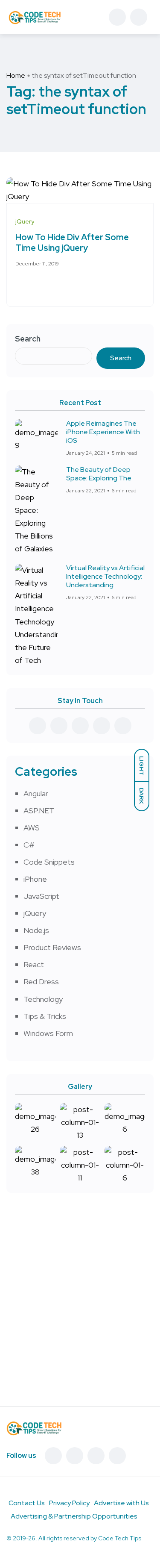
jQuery (34, 913)
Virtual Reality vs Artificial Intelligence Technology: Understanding (105, 576)
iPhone (35, 879)
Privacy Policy (69, 1502)
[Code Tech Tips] (35, 17)
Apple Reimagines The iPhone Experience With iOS (103, 432)
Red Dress (41, 981)
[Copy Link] (49, 283)
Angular (35, 793)
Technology (43, 999)
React (33, 964)
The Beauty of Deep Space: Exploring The (98, 474)
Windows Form (48, 1033)
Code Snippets (49, 862)
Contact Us (27, 1502)
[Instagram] (117, 1455)
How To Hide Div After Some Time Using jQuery (72, 242)
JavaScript (41, 896)
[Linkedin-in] (96, 1455)
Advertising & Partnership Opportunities (74, 1516)
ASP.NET (38, 810)
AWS (31, 828)
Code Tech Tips (119, 1538)
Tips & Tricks (44, 1016)
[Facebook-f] (53, 1455)
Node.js (36, 930)
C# (29, 845)
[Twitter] (74, 1455)
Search (28, 339)
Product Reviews (52, 947)
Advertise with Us (121, 1502)
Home (15, 75)
